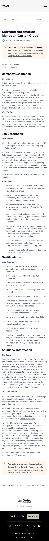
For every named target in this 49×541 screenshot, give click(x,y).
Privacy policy (19, 506)
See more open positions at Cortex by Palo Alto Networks (24, 485)
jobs (6, 19)
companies (14, 19)
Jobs (27, 525)
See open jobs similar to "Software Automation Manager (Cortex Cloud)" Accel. (25, 54)
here (9, 177)
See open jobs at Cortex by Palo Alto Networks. (26, 50)
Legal (31, 537)
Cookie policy (30, 506)
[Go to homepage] (5, 5)
